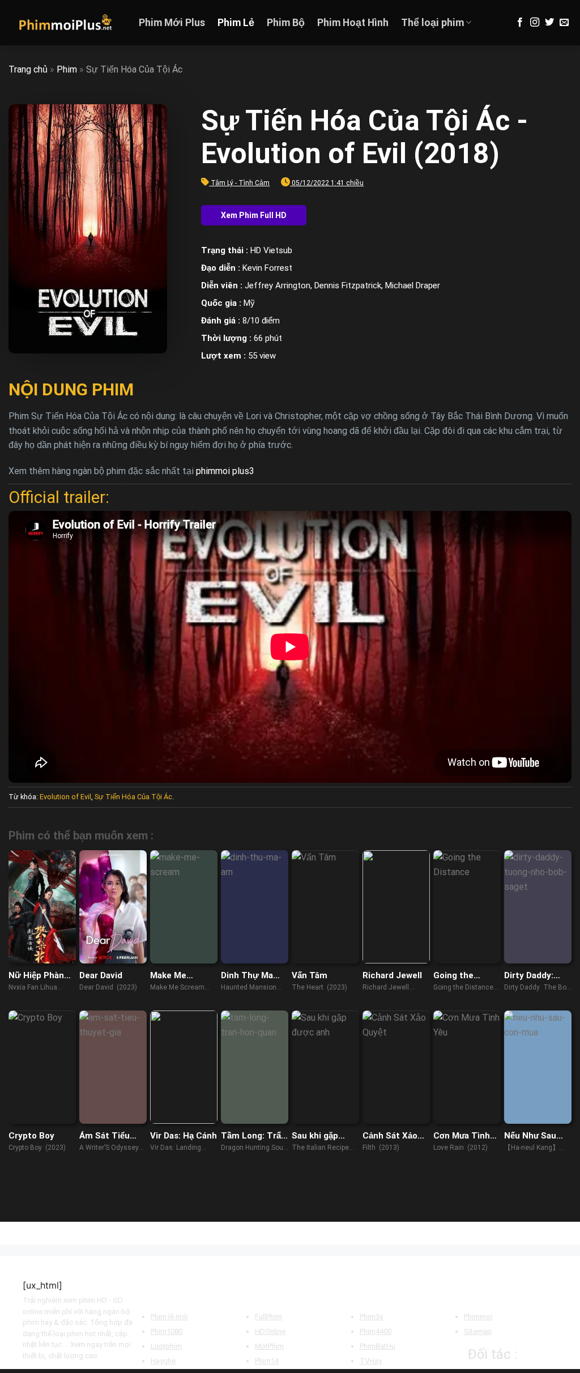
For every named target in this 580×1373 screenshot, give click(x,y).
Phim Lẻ (236, 22)
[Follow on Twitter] (549, 23)
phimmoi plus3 (225, 471)
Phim (67, 69)
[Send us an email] (564, 23)
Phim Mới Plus (172, 22)
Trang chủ (28, 69)
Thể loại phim (432, 22)
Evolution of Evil (65, 796)
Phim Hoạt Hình (353, 22)
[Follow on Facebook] (519, 23)
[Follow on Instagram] (534, 23)
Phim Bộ (286, 22)
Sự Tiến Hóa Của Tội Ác (133, 796)
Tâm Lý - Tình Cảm (240, 183)
